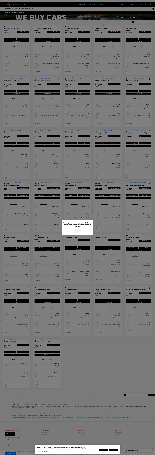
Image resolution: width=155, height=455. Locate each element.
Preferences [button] (46, 451)
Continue (77, 231)
